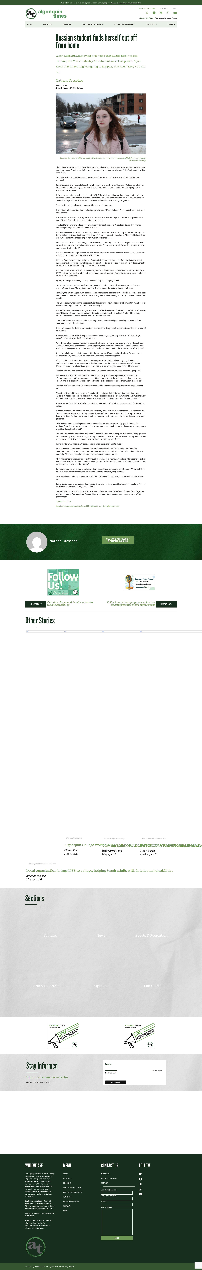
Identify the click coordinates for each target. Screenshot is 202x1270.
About (174, 8)
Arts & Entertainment (124, 24)
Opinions (67, 24)
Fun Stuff (150, 24)
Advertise (105, 1174)
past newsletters (43, 1082)
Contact (163, 8)
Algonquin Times (146, 18)
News (29, 24)
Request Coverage (147, 8)
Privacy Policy (68, 1267)
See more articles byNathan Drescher (118, 540)
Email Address (110, 1073)
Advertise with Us (71, 1202)
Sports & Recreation (91, 24)
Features (47, 24)
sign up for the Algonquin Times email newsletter (121, 3)
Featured (67, 1178)
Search (171, 24)
